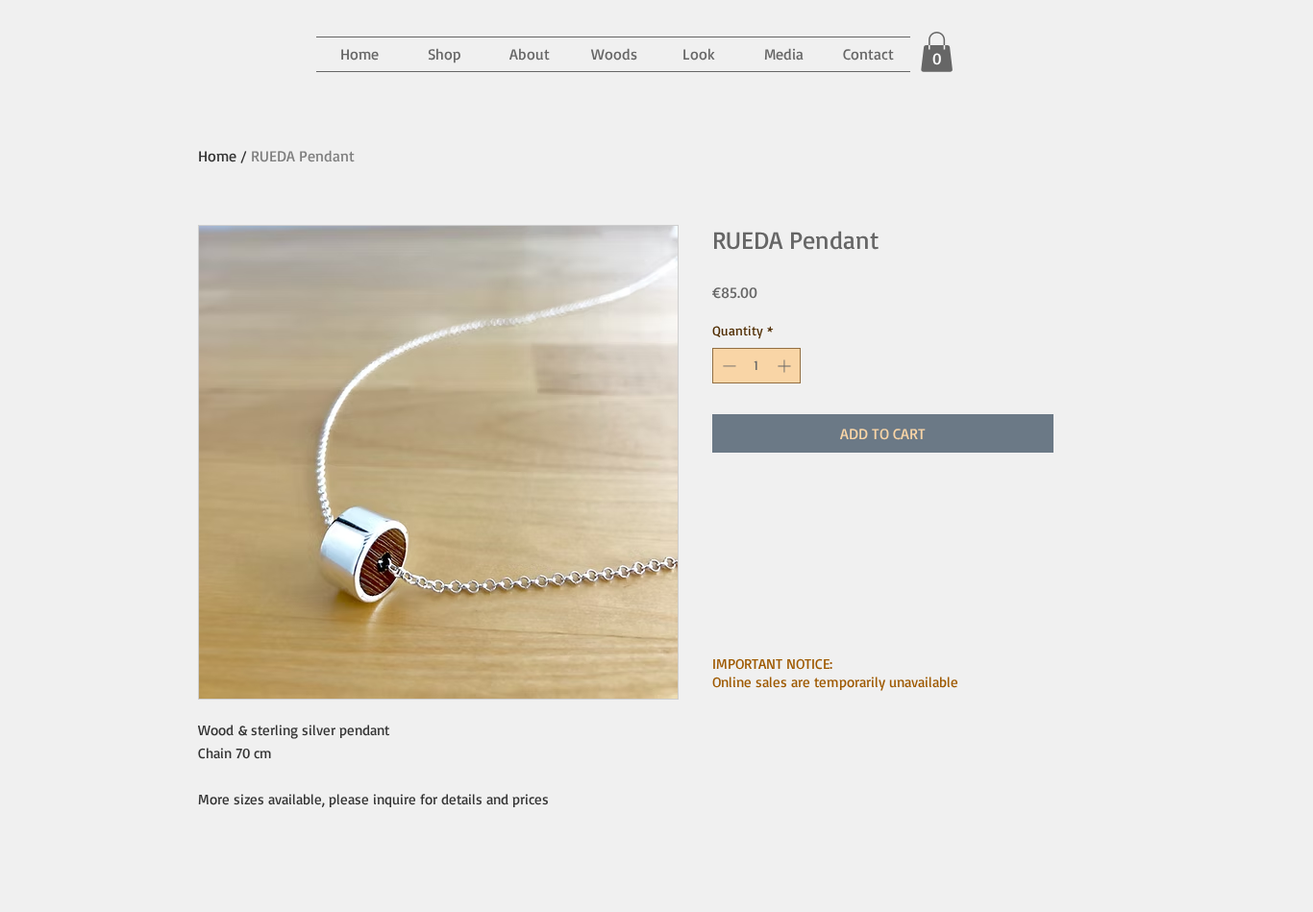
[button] (783, 54)
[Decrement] (727, 365)
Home (217, 155)
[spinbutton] (756, 365)
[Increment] (786, 365)
